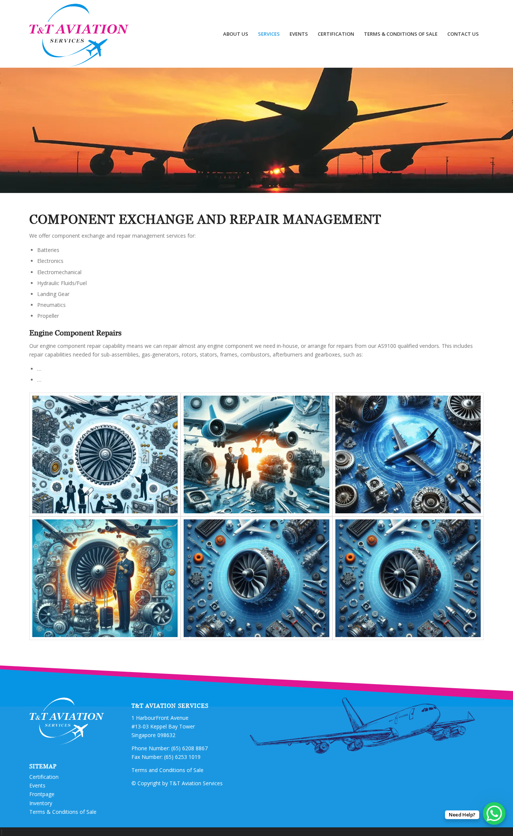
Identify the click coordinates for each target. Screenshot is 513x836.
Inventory (40, 803)
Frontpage (41, 794)
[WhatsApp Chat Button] (494, 813)
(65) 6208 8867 (189, 748)
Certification (44, 776)
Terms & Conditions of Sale (63, 811)
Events (37, 785)
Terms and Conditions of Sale (167, 770)
